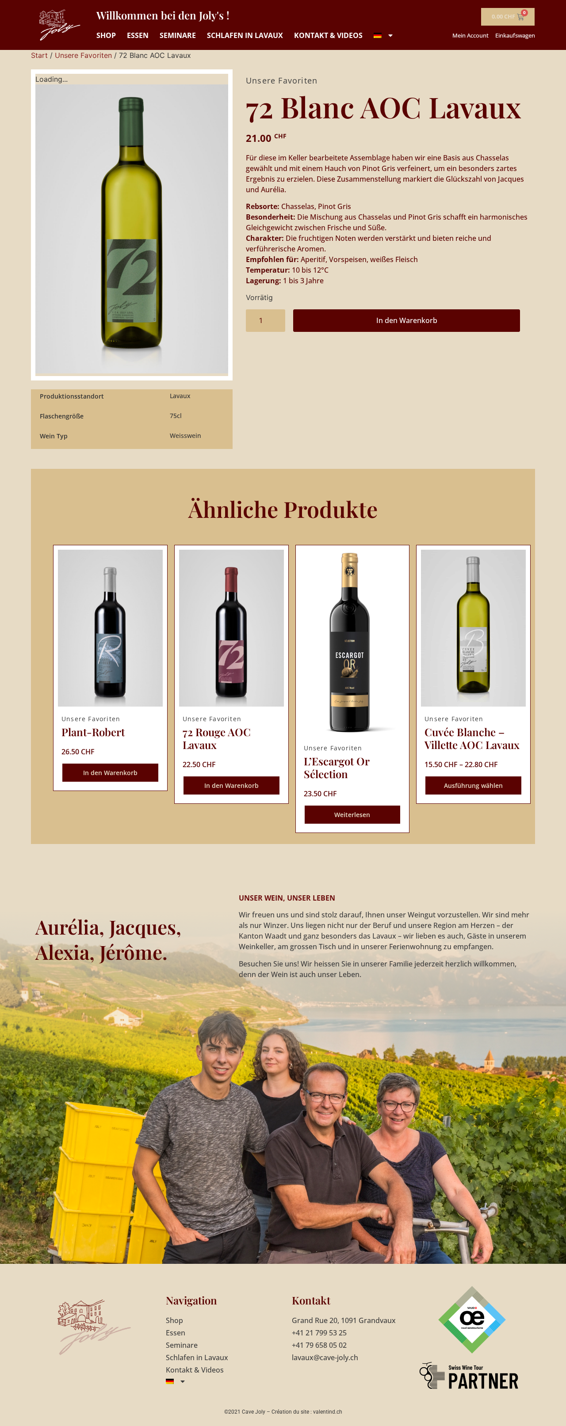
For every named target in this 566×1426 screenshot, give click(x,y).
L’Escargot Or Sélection (336, 767)
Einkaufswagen (515, 35)
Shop (106, 35)
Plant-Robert (93, 732)
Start (39, 55)
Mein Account (470, 35)
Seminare (178, 35)
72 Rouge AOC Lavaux (217, 738)
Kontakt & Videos (328, 35)
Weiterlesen (352, 814)
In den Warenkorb (406, 320)
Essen (138, 35)
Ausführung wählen (473, 785)
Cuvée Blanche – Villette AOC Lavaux (472, 738)
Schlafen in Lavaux (245, 35)
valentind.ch (327, 1412)
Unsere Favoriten (83, 55)
